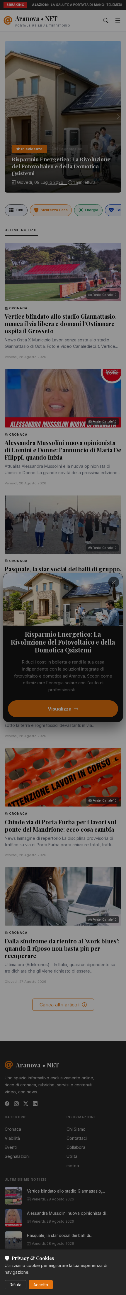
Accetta (40, 1284)
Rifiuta (15, 1284)
